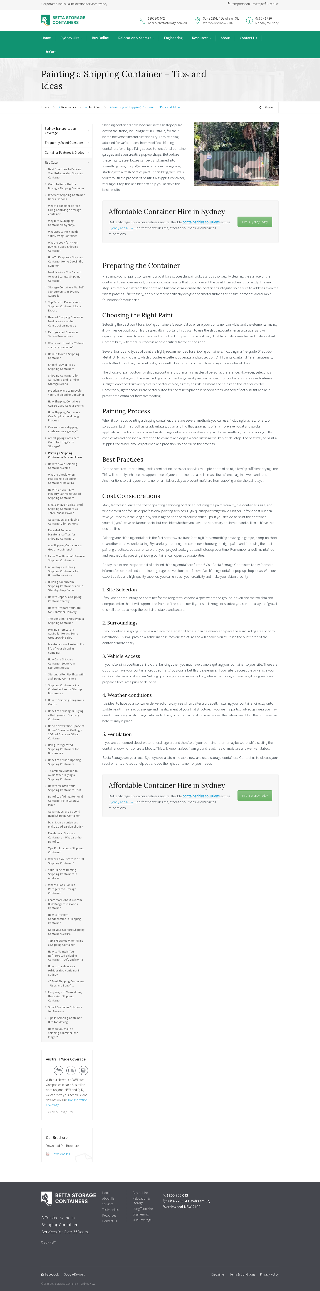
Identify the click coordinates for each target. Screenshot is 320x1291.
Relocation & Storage (135, 37)
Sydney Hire (69, 37)
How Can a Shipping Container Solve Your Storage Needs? (61, 663)
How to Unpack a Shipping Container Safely (65, 599)
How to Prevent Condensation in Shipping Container (64, 919)
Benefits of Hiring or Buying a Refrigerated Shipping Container (66, 715)
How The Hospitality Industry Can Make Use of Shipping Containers (64, 494)
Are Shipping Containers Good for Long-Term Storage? (63, 442)
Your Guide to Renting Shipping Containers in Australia (62, 874)
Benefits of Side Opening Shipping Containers (64, 762)
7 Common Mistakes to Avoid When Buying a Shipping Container (63, 775)
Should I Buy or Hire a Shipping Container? (61, 367)
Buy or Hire (140, 1193)
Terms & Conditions (242, 1274)
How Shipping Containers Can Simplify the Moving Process (64, 416)
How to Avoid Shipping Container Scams (62, 466)
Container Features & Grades (64, 152)
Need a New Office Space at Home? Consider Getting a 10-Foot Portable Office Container (66, 732)
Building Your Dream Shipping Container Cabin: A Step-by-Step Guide (66, 586)
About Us (108, 1198)
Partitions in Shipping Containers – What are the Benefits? (65, 837)
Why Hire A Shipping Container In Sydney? (61, 223)
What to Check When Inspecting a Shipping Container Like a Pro (62, 479)
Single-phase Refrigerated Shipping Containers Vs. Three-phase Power (65, 509)
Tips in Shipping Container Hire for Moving (65, 1020)
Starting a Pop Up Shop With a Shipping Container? (66, 676)
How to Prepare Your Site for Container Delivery (64, 610)
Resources (200, 37)
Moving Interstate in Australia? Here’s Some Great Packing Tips (63, 634)
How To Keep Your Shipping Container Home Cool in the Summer (65, 261)
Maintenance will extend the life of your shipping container (66, 648)
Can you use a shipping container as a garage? (63, 429)
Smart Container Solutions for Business (65, 1009)
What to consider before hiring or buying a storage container (64, 210)
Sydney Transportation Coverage (60, 130)
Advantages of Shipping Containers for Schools (63, 522)
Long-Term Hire (143, 1209)
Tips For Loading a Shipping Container (66, 850)
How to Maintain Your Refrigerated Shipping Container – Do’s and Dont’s (66, 955)
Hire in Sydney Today (255, 222)
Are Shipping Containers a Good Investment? (65, 547)
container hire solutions (201, 222)
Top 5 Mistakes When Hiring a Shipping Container (65, 943)
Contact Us (248, 37)
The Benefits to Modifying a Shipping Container (66, 621)
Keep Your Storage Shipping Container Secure (66, 932)
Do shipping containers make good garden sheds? (65, 824)
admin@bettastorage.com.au (167, 23)
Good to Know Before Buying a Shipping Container (66, 186)
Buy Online (100, 37)
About (226, 37)
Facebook (52, 1274)
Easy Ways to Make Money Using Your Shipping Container (65, 996)
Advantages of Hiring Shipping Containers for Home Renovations (63, 571)
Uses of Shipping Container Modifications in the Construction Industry (65, 321)
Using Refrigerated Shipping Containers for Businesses (63, 749)
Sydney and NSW (121, 228)
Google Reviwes (74, 1274)
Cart (52, 51)
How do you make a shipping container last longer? (63, 1033)
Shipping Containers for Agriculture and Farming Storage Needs (63, 380)
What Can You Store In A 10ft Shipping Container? (66, 861)
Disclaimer (218, 1274)
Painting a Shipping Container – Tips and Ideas (65, 455)
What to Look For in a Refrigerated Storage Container (62, 889)
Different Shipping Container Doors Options (66, 197)
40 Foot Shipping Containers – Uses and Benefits (66, 983)
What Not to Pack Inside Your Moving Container (63, 234)
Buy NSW (272, 4)
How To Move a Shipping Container (63, 356)
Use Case (94, 107)
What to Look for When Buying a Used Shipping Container (63, 247)
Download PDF (61, 1154)
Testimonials (110, 1210)
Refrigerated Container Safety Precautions (63, 334)
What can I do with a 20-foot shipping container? (66, 345)
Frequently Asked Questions (64, 143)
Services (107, 1204)
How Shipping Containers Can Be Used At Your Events (66, 403)
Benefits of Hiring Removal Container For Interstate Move (65, 800)
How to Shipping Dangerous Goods (66, 702)
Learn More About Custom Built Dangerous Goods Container (65, 904)
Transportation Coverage (246, 4)
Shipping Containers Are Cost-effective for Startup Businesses (65, 689)
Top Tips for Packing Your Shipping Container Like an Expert (65, 306)
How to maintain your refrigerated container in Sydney (64, 970)
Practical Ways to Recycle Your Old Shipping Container (66, 393)
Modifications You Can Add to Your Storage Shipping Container (65, 276)
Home (46, 37)
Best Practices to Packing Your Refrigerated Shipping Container (65, 173)
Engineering (173, 37)
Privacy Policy (269, 1274)
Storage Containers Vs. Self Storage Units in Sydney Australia (66, 291)
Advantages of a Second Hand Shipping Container (64, 814)
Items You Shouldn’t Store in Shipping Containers (66, 558)
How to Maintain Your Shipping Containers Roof (64, 788)
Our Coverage (142, 1220)
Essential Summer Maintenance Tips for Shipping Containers (61, 534)
